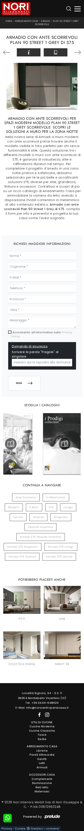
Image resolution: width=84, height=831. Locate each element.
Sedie (42, 739)
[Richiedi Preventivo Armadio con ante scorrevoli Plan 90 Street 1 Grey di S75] (28, 52)
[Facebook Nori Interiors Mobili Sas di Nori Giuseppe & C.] (38, 715)
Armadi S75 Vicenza (22, 556)
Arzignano (61, 517)
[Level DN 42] (76, 52)
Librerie (42, 751)
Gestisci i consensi (45, 828)
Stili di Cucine (42, 722)
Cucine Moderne (42, 726)
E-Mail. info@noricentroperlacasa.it (42, 708)
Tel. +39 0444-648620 (42, 703)
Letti (42, 763)
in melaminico (56, 497)
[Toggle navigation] (77, 8)
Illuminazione (42, 783)
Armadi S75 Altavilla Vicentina (40, 537)
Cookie (20, 828)
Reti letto (42, 787)
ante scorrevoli (26, 497)
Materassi (42, 791)
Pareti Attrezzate (42, 755)
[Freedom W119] (8, 52)
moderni (13, 507)
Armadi (45, 21)
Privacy (7, 828)
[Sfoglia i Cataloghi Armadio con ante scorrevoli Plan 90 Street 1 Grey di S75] (55, 52)
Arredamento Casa (26, 21)
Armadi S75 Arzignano (22, 547)
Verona (18, 517)
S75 (51, 507)
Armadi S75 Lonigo (61, 547)
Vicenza (38, 517)
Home (9, 21)
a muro (34, 507)
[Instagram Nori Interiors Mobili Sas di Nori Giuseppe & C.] (45, 715)
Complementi (42, 779)
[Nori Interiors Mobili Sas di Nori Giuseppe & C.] (16, 8)
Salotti (42, 759)
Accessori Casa (42, 775)
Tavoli (42, 735)
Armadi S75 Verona (59, 556)
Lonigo (68, 507)
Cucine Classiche (42, 731)
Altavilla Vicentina (40, 527)
